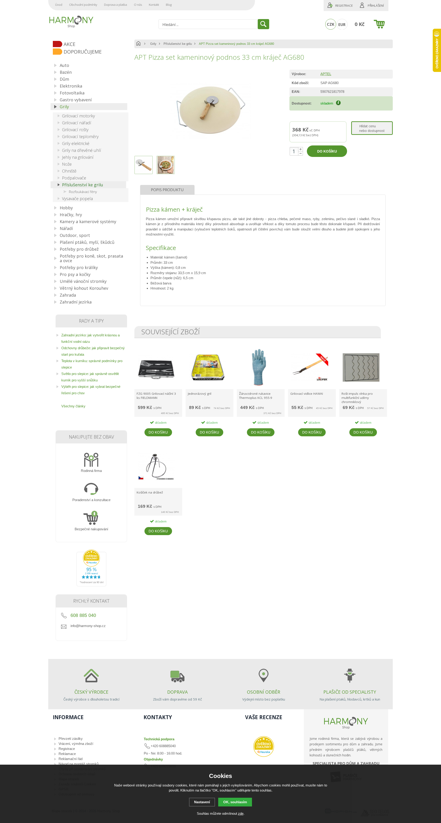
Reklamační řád (70, 759)
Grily (153, 43)
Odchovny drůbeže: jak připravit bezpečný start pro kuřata (93, 351)
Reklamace (67, 754)
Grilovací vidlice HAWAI (306, 394)
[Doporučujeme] (93, 51)
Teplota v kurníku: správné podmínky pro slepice (91, 364)
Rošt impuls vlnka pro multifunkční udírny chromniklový (357, 398)
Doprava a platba (115, 5)
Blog (169, 5)
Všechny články (73, 406)
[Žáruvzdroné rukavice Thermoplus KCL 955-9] (258, 386)
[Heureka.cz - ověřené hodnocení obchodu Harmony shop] (91, 585)
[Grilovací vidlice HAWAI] (309, 386)
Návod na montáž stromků (79, 764)
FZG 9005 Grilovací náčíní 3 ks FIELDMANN (156, 396)
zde (240, 813)
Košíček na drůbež (150, 492)
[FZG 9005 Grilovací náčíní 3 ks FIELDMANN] (156, 386)
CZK (330, 24)
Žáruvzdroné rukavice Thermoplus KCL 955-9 (255, 396)
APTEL (325, 74)
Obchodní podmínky (83, 5)
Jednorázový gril (199, 394)
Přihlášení (376, 5)
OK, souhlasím (235, 802)
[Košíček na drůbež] (156, 484)
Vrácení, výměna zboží (76, 744)
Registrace (344, 5)
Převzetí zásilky (71, 739)
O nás (138, 5)
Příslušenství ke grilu (178, 43)
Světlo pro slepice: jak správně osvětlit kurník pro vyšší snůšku (90, 377)
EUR (341, 24)
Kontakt (154, 5)
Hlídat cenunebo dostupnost (372, 128)
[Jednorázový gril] (207, 386)
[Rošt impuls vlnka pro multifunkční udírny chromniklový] (361, 386)
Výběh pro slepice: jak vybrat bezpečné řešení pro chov (90, 390)
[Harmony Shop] (71, 21)
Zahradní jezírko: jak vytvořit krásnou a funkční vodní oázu (90, 338)
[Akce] (93, 44)
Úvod (58, 5)
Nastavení (202, 802)
